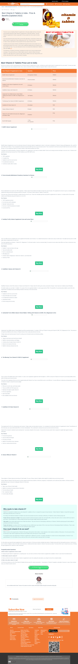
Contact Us (43, 631)
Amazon (36, 638)
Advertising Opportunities (15, 631)
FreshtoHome (37, 642)
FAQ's (42, 632)
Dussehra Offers (24, 643)
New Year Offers (24, 635)
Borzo (36, 632)
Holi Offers (23, 638)
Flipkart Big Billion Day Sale (26, 646)
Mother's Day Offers (25, 630)
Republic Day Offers (25, 636)
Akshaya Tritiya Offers (25, 631)
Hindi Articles (12, 638)
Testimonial (12, 636)
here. (11, 48)
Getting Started (44, 630)
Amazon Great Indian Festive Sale (27, 644)
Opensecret (37, 634)
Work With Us (12, 632)
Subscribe (49, 609)
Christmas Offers (24, 634)
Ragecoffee (37, 639)
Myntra (36, 636)
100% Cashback (65, 1)
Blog (11, 634)
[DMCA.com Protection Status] (12, 662)
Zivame (36, 635)
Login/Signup (67, 4)
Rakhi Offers (23, 640)
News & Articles (13, 635)
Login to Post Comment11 (38, 599)
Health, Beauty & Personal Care (11, 6)
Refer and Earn (13, 639)
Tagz (36, 640)
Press (42, 634)
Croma (36, 631)
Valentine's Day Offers (25, 639)
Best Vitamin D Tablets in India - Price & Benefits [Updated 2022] (30, 6)
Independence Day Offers (26, 642)
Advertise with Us (55, 1)
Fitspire (36, 643)
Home (3, 6)
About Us (12, 630)
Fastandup (37, 630)
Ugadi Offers (23, 632)
